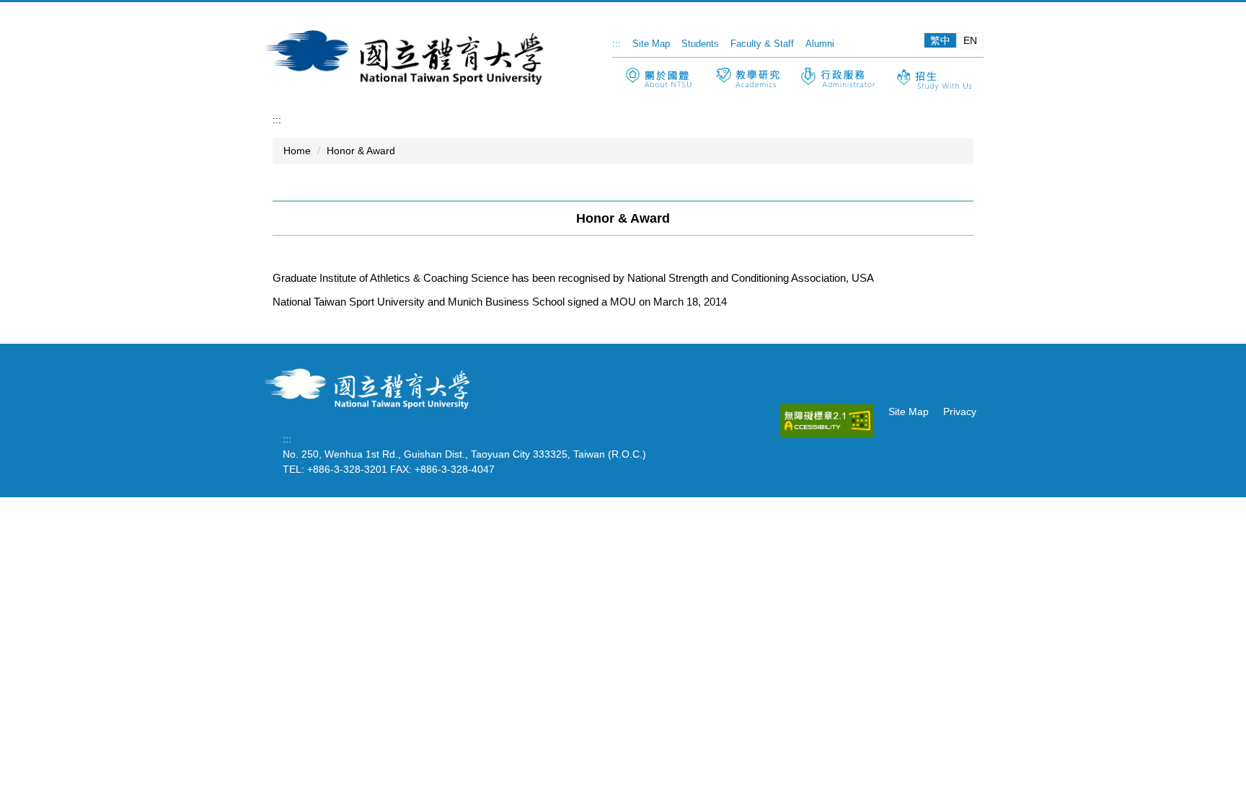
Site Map (651, 43)
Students (700, 43)
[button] (658, 78)
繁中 (940, 40)
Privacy (959, 411)
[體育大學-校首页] (406, 56)
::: (616, 43)
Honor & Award (361, 150)
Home (297, 150)
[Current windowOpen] (747, 79)
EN (970, 40)
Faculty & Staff (762, 43)
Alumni (819, 43)
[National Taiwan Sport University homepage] (370, 387)
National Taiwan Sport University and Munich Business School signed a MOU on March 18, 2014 (500, 301)
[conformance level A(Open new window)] (827, 420)
